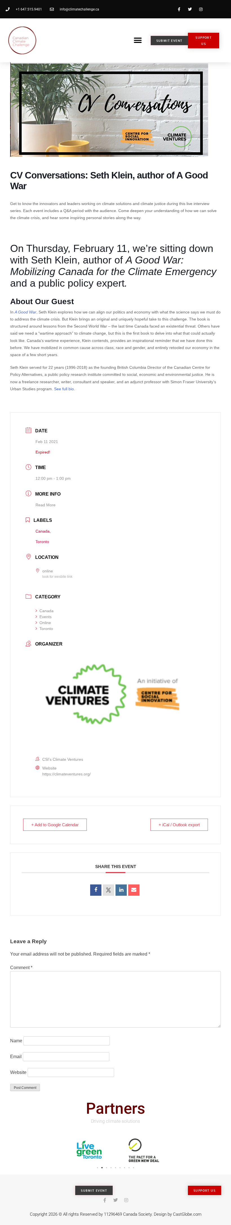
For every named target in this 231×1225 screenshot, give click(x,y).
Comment (21, 967)
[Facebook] (178, 9)
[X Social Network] (108, 890)
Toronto (46, 628)
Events (45, 616)
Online (45, 622)
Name (16, 1040)
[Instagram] (201, 9)
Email (16, 1056)
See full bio (64, 389)
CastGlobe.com (187, 1214)
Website (18, 1072)
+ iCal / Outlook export (179, 824)
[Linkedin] (121, 890)
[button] (137, 40)
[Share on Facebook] (95, 890)
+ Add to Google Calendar (55, 824)
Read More (45, 505)
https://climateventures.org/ (66, 774)
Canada (46, 611)
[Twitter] (190, 9)
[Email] (133, 890)
